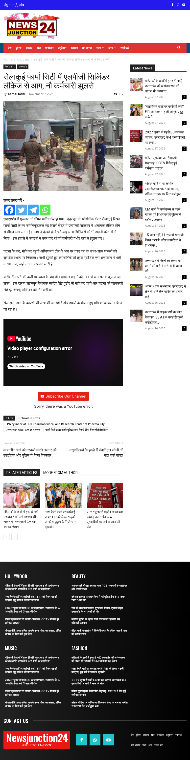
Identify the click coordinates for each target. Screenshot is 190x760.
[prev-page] (6, 537)
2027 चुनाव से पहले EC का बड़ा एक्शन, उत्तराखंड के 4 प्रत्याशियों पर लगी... (165, 137)
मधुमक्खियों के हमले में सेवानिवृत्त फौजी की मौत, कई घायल (96, 453)
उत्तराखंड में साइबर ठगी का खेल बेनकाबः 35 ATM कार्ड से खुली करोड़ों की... (164, 317)
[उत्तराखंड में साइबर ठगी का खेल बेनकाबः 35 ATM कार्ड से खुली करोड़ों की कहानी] (136, 316)
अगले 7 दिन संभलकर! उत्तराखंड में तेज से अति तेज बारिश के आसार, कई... (165, 291)
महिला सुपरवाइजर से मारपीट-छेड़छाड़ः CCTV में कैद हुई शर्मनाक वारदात (162, 163)
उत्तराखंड (23, 66)
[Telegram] (33, 210)
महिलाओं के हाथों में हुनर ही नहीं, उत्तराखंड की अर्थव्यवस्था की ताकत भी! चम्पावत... (163, 86)
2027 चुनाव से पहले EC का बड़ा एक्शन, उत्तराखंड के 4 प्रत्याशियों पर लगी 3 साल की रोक (32, 609)
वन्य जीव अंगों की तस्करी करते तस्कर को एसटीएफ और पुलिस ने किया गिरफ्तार (29, 453)
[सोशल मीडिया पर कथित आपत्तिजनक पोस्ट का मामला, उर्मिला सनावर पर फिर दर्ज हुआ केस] (136, 187)
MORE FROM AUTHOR (60, 473)
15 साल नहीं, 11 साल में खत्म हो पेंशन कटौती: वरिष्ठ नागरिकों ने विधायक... (164, 240)
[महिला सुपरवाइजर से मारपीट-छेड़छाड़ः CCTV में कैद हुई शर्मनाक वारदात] (136, 161)
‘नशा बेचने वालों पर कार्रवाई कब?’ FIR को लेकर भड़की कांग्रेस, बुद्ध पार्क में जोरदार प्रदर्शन (31, 598)
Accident (23, 59)
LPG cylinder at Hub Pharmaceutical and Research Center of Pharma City (55, 424)
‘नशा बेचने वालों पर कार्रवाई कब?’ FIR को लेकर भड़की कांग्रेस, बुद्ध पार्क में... (165, 112)
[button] (179, 48)
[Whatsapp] (45, 210)
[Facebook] (172, 5)
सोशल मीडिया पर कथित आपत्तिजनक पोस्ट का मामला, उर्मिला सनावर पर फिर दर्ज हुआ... (164, 189)
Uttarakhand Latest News (23, 430)
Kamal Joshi (16, 94)
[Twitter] (21, 210)
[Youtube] (184, 5)
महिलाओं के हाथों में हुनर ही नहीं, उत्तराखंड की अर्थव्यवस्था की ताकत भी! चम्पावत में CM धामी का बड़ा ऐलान (32, 587)
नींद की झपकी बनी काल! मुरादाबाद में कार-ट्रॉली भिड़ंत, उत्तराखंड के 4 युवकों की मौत (97, 609)
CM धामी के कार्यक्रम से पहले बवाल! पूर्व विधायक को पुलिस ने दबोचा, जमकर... (163, 214)
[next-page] (14, 537)
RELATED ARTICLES (21, 473)
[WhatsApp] (178, 5)
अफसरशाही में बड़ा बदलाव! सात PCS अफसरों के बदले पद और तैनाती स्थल (99, 587)
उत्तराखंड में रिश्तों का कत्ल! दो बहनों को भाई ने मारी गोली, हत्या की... (163, 266)
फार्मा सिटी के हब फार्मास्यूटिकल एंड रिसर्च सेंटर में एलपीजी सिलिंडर (77, 430)
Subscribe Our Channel (66, 396)
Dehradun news (29, 418)
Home (7, 59)
